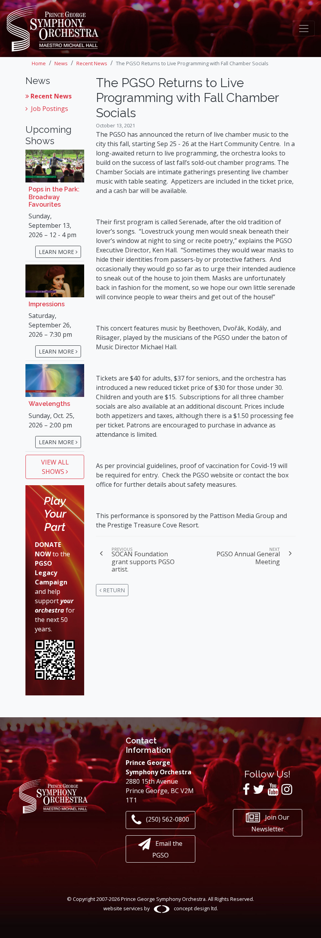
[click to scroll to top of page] (308, 924)
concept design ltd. (195, 908)
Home (39, 63)
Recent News (51, 96)
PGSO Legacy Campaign (51, 572)
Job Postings (49, 108)
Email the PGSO (167, 850)
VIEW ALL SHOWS (55, 467)
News (61, 63)
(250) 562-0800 (166, 819)
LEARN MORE (57, 251)
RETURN (113, 590)
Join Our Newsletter (270, 823)
